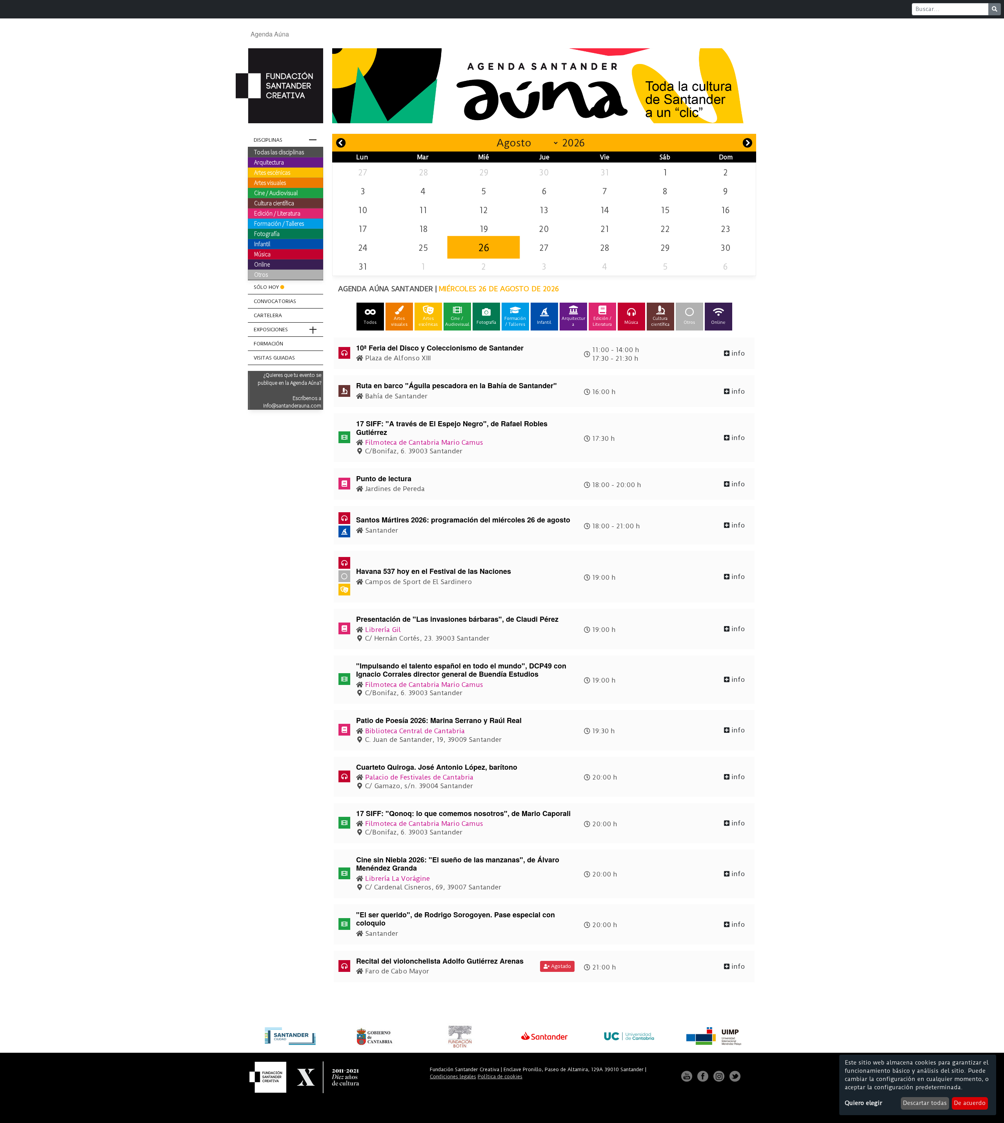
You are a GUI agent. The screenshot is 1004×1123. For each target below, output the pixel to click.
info (737, 353)
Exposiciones (271, 329)
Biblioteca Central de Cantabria (415, 731)
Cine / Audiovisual (276, 193)
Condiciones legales (453, 1076)
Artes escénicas (272, 172)
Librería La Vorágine (397, 878)
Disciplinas (268, 140)
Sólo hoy (266, 287)
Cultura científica (274, 203)
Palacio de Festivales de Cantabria (419, 777)
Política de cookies (500, 1076)
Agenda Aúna (270, 33)
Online (262, 264)
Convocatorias (275, 301)
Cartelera (268, 315)
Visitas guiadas (274, 358)
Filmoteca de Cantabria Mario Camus (424, 442)
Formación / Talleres (279, 223)
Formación (268, 344)
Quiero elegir (863, 1103)
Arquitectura (269, 162)
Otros (261, 274)
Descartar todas (925, 1103)
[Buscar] (994, 9)
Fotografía (267, 233)
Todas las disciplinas (279, 152)
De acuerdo (970, 1103)
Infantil (262, 244)
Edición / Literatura (277, 213)
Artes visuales (270, 182)
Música (262, 254)
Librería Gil (383, 630)
